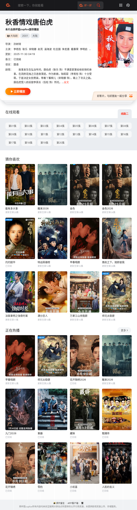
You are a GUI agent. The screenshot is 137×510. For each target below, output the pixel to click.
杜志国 (57, 49)
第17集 (12, 142)
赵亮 (40, 49)
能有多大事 (11, 208)
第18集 (28, 142)
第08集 (124, 125)
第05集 (76, 125)
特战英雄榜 (44, 262)
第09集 (12, 134)
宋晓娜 (32, 49)
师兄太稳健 (108, 315)
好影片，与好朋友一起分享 (112, 95)
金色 (72, 208)
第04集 (60, 125)
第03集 (44, 125)
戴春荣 (74, 49)
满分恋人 (43, 315)
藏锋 (72, 433)
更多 (123, 330)
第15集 (108, 134)
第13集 (76, 134)
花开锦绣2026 (78, 379)
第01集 (12, 125)
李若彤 (17, 49)
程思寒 (92, 49)
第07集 (109, 125)
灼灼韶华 (10, 262)
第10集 (28, 134)
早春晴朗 (75, 262)
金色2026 (107, 208)
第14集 (93, 134)
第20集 (61, 142)
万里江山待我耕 (78, 315)
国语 (16, 64)
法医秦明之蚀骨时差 (16, 315)
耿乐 (24, 49)
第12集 (60, 134)
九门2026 (10, 433)
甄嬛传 (106, 433)
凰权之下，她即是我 (113, 262)
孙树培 (17, 43)
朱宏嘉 (66, 49)
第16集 (124, 134)
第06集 (92, 125)
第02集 (28, 125)
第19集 (44, 142)
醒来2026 (43, 208)
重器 (40, 433)
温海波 (48, 49)
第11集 (44, 134)
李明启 (83, 49)
